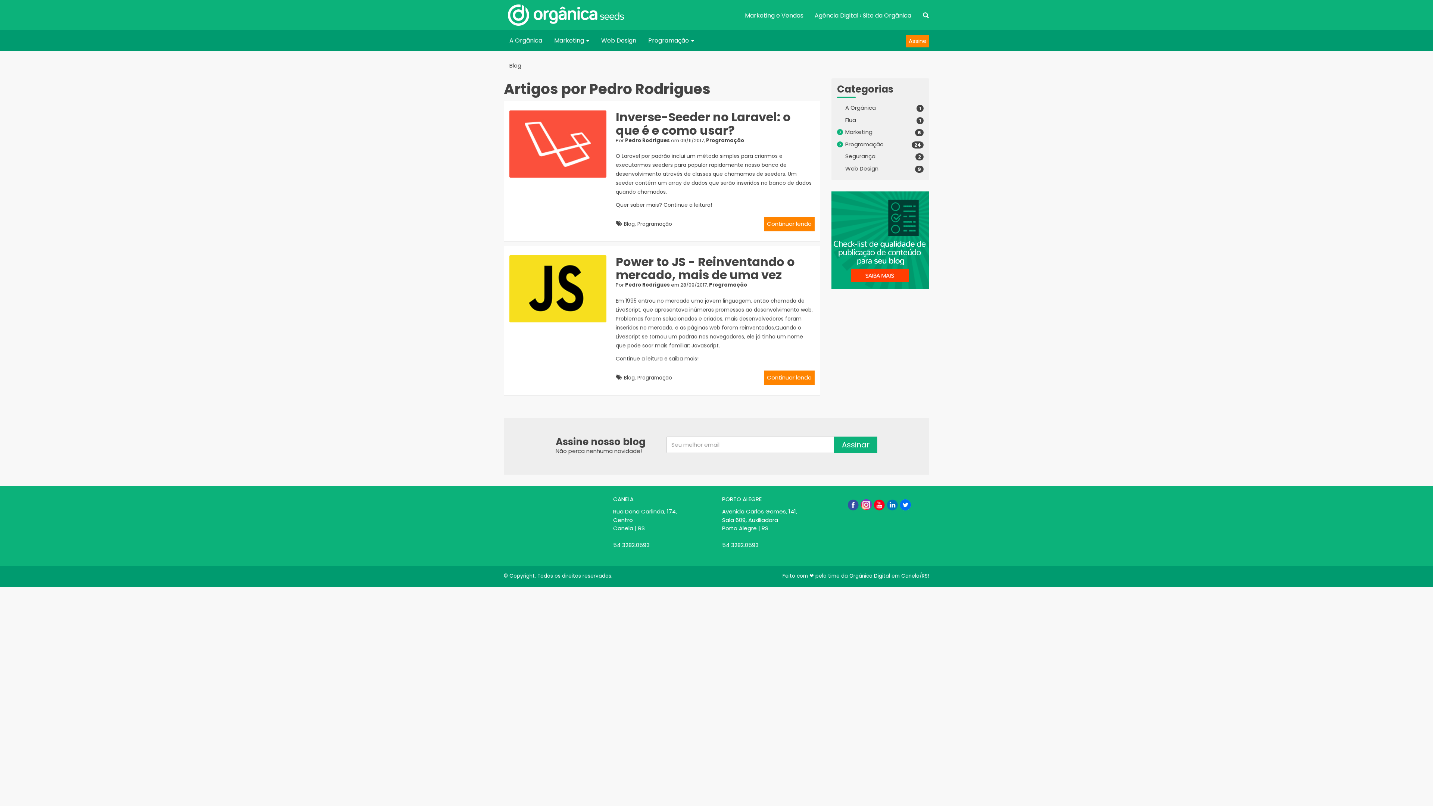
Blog (515, 65)
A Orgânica (525, 40)
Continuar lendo (789, 224)
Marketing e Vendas (774, 15)
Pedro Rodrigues (647, 140)
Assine (918, 41)
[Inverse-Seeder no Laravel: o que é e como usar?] (560, 144)
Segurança (860, 156)
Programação (669, 40)
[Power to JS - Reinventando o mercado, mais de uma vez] (560, 288)
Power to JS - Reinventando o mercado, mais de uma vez (705, 268)
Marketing (570, 40)
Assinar (856, 445)
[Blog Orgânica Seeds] (566, 15)
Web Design (618, 40)
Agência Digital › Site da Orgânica (863, 15)
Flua (850, 120)
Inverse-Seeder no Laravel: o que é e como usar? (703, 123)
